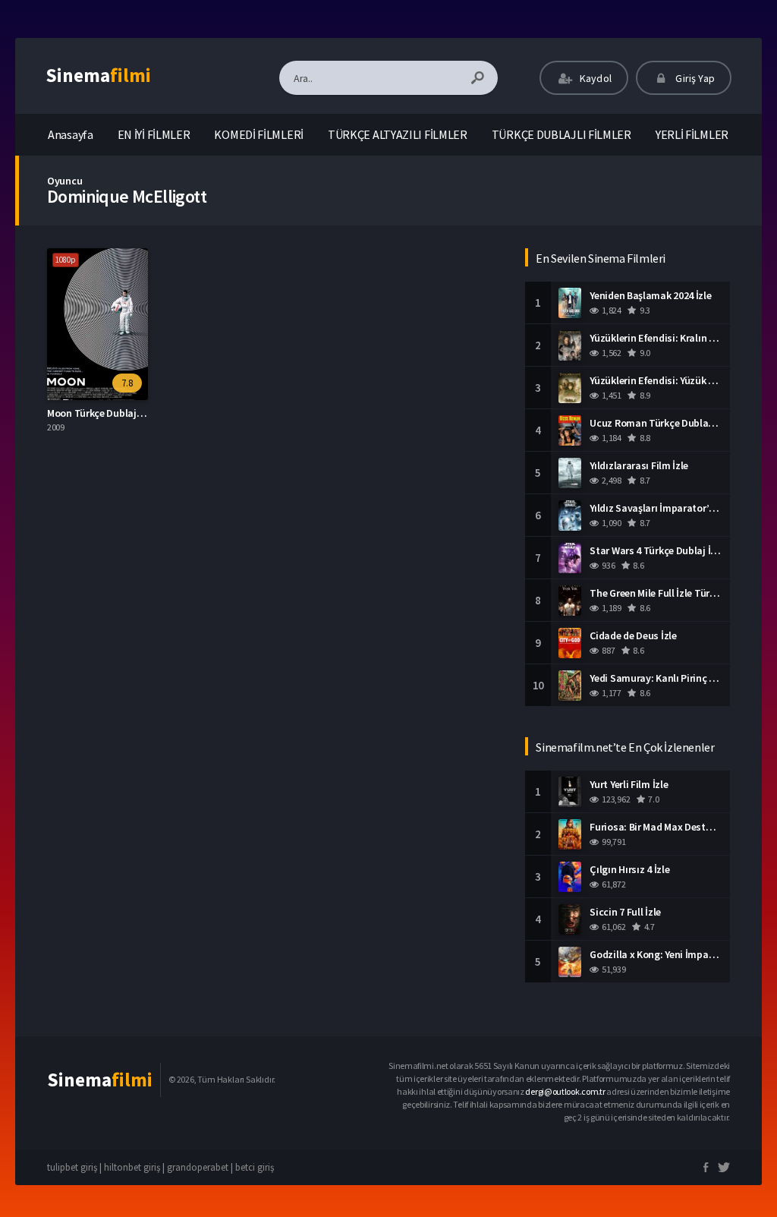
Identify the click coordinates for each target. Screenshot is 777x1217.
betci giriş (254, 1167)
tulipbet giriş (72, 1167)
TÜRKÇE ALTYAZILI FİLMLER (397, 134)
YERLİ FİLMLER (692, 134)
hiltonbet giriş (132, 1167)
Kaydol (594, 78)
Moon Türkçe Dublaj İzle (100, 413)
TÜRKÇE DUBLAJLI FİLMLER (561, 134)
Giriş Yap (694, 78)
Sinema (98, 75)
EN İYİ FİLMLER (154, 134)
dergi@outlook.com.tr (565, 1091)
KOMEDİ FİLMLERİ (259, 134)
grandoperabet (197, 1167)
